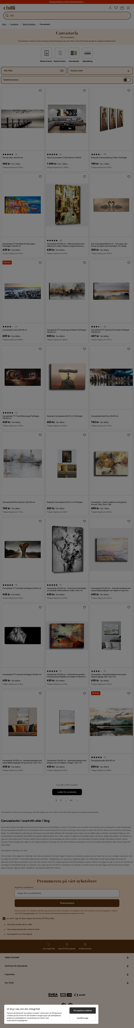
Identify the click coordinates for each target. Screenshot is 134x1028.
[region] (51, 1014)
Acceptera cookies (83, 1010)
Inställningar (82, 1018)
